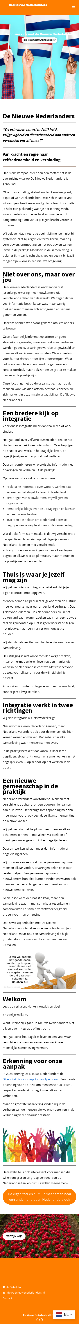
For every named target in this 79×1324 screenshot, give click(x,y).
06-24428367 (13, 1287)
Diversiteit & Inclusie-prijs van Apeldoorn (31, 1079)
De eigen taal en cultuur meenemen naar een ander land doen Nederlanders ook (39, 1197)
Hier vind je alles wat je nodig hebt (39, 40)
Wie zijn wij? (14, 1236)
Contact (7, 1298)
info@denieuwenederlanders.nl (25, 1292)
